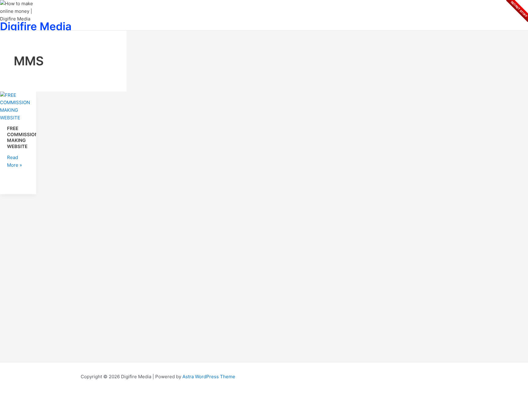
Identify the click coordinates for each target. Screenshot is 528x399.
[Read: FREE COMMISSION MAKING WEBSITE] (18, 118)
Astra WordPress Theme (208, 376)
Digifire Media (36, 26)
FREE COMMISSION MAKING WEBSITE (22, 137)
